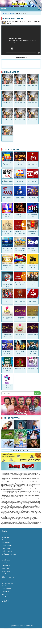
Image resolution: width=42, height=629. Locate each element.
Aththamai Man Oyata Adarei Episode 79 (33, 353)
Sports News (5, 537)
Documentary (6, 542)
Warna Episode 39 (32, 85)
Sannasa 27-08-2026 (33, 334)
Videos (12, 13)
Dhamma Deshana (7, 540)
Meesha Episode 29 (33, 368)
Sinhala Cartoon (7, 574)
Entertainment (6, 568)
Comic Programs (7, 571)
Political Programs (7, 545)
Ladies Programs (7, 548)
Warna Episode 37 (20, 102)
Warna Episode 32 (7, 137)
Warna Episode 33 (32, 119)
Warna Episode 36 (32, 102)
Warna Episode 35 (7, 119)
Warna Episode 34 (20, 119)
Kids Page (5, 594)
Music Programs (6, 588)
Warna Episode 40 (20, 85)
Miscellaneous (6, 597)
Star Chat (4, 586)
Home (6, 13)
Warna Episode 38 (7, 102)
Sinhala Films (6, 560)
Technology (5, 591)
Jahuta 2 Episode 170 (20, 368)
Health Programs (7, 551)
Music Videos (6, 563)
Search (37, 393)
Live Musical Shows (7, 583)
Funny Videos (6, 565)
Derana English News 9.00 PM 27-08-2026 (7, 284)
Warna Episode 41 (7, 85)
